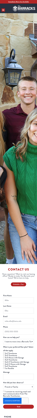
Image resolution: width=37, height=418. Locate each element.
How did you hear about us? (13, 382)
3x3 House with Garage (14, 357)
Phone (5, 327)
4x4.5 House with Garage (15, 364)
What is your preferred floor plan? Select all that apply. (18, 349)
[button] (3, 10)
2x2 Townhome (11, 353)
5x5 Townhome (11, 366)
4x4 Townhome (11, 359)
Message (6, 372)
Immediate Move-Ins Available (18, 2)
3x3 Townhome (11, 355)
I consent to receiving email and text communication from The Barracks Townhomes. (17, 393)
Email (5, 316)
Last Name (7, 306)
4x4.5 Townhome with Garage (17, 362)
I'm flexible (9, 368)
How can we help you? (11, 337)
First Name (7, 295)
